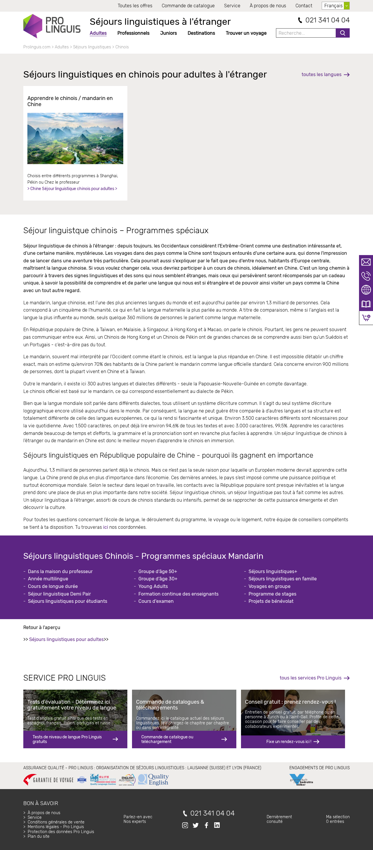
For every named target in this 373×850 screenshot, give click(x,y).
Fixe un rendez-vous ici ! (288, 741)
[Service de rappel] (366, 276)
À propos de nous (268, 5)
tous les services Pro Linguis (311, 678)
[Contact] (366, 262)
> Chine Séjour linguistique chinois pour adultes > (72, 188)
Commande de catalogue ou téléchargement (167, 739)
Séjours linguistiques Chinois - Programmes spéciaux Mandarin (143, 556)
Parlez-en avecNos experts (138, 819)
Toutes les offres (135, 5)
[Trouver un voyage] (366, 290)
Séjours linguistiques (92, 47)
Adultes (98, 33)
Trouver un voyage (246, 33)
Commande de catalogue (188, 5)
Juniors (168, 33)
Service (232, 5)
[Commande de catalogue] (366, 304)
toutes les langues (322, 74)
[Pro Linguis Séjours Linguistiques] (51, 26)
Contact (303, 5)
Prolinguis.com (36, 47)
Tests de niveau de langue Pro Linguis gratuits (67, 739)
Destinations (201, 33)
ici (105, 527)
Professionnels (133, 33)
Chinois (122, 47)
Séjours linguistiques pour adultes (66, 639)
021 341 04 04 (327, 20)
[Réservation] (366, 318)
